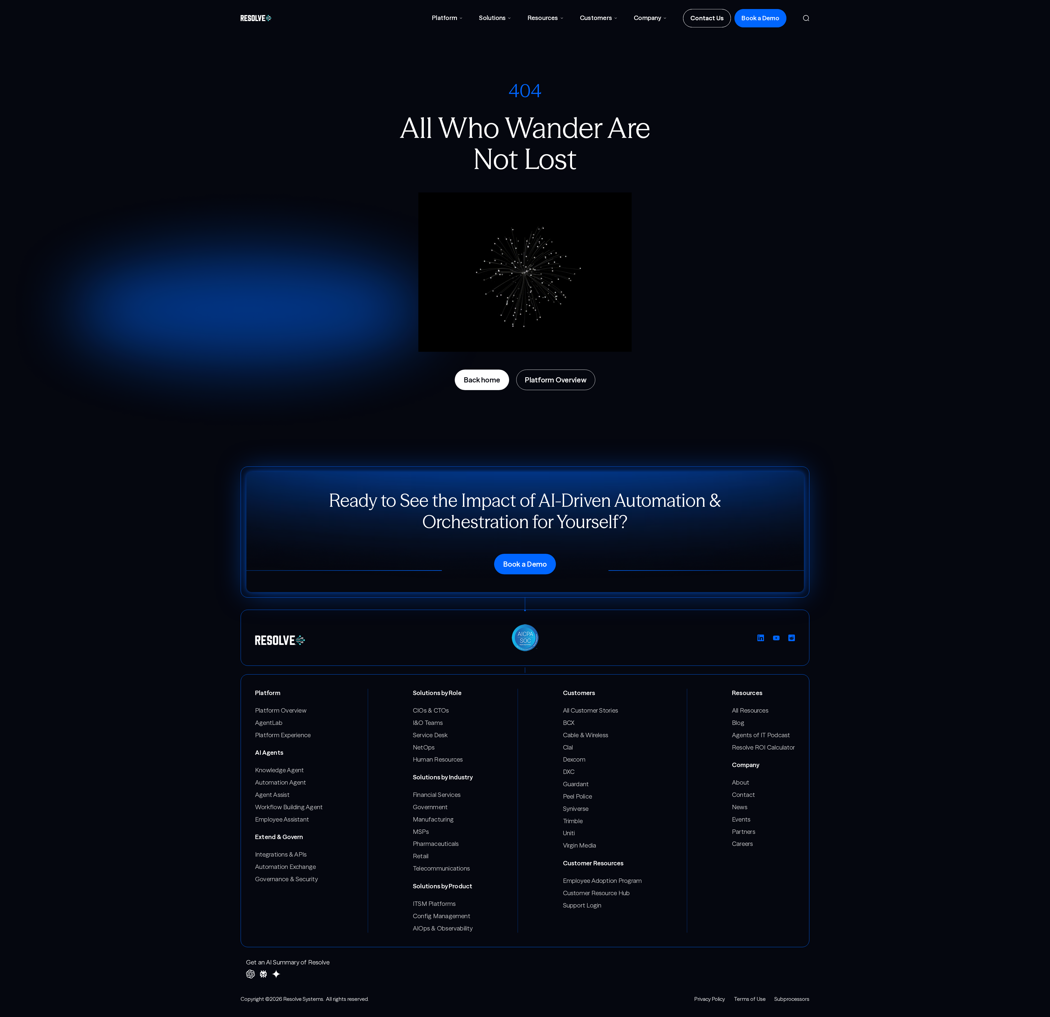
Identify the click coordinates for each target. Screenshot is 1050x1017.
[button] (447, 18)
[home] (256, 18)
